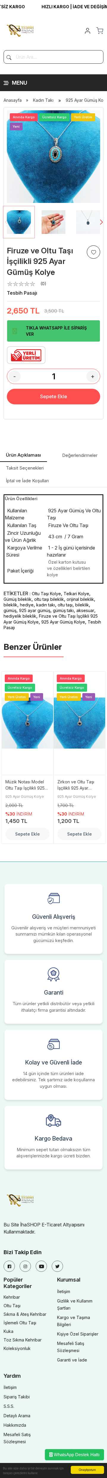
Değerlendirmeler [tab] (79, 455)
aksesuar (85, 610)
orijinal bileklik (80, 599)
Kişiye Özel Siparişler (77, 1333)
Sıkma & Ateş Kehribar (25, 1314)
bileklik (10, 604)
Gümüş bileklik (18, 599)
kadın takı (45, 604)
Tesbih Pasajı (22, 293)
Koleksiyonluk (17, 1348)
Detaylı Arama (17, 1415)
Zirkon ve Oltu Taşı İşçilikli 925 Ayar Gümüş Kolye (75, 785)
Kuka (8, 1331)
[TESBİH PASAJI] (21, 30)
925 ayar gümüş (34, 610)
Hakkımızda (15, 1425)
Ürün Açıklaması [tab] (23, 455)
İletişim (63, 1291)
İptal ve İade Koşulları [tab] (27, 480)
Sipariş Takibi (17, 1396)
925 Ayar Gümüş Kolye (63, 621)
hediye (27, 604)
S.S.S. (9, 1406)
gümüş (10, 610)
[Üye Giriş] (87, 31)
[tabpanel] (53, 562)
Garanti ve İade (72, 1359)
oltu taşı (65, 604)
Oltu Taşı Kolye (46, 593)
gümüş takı (63, 610)
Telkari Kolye (76, 593)
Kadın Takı (43, 100)
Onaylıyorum (87, 1469)
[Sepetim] (99, 31)
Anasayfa (13, 100)
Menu (19, 83)
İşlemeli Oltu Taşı (20, 1322)
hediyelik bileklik (20, 616)
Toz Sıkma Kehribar (23, 1339)
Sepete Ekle (53, 396)
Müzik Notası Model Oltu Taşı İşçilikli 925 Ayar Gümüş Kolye (25, 785)
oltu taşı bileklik (49, 599)
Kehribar (12, 1297)
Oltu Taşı (12, 1305)
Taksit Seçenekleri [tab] (25, 468)
